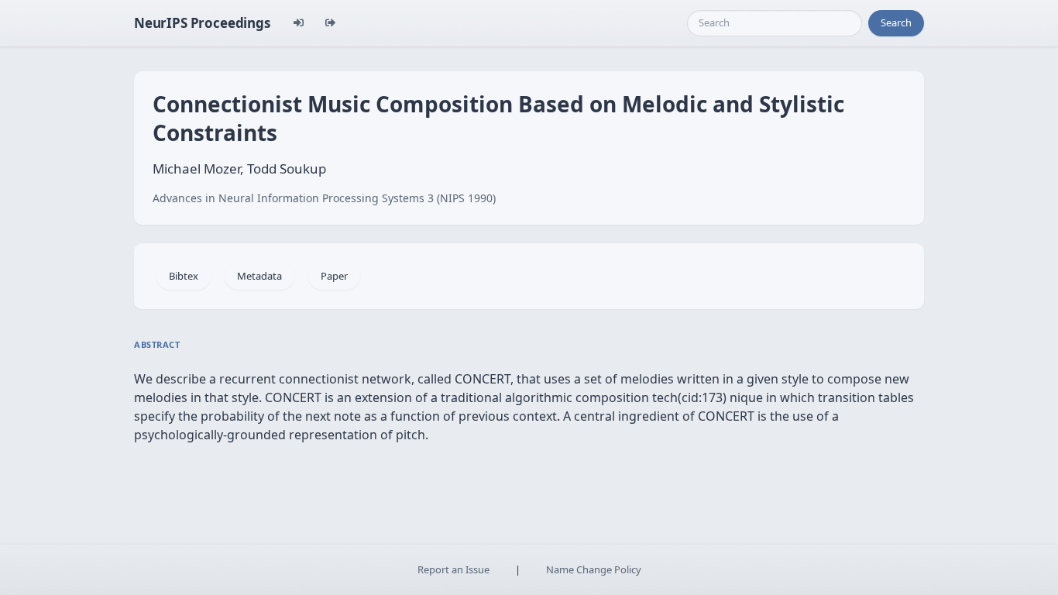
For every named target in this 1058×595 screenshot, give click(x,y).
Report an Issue (453, 569)
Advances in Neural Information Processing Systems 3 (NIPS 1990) (324, 198)
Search (896, 22)
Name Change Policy (593, 569)
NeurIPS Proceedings (202, 23)
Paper (334, 276)
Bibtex (183, 276)
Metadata (259, 276)
